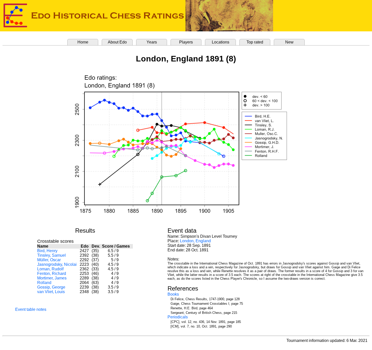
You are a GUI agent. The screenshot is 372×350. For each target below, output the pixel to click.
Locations (220, 42)
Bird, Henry (47, 251)
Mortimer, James (52, 278)
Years (152, 42)
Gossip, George (51, 287)
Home (82, 42)
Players (186, 42)
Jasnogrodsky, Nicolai (57, 264)
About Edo (117, 42)
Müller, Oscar (49, 260)
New (289, 42)
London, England (195, 241)
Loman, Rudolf (50, 269)
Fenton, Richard (51, 273)
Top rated (254, 42)
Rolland (44, 282)
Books (173, 294)
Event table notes (30, 309)
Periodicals (178, 317)
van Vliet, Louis (51, 292)
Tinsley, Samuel (51, 255)
